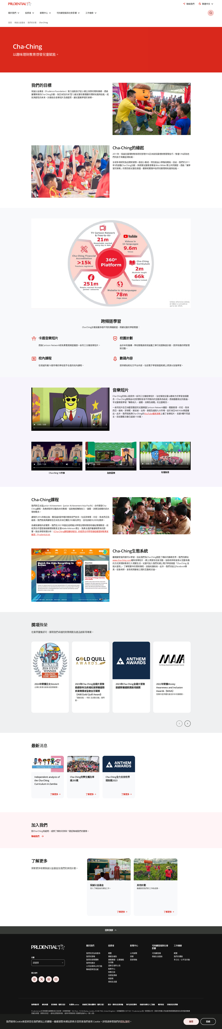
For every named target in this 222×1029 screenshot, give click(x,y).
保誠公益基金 (157, 956)
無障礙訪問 (35, 1004)
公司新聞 (133, 953)
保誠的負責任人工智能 (147, 1004)
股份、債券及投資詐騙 (115, 1004)
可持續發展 (156, 953)
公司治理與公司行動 (94, 966)
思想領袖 (133, 959)
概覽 (110, 953)
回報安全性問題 (172, 1004)
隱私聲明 (125, 1021)
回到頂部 (109, 930)
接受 (191, 1021)
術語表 (110, 978)
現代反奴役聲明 (131, 1004)
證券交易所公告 (114, 965)
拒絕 (208, 1021)
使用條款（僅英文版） (58, 1004)
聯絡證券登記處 (92, 969)
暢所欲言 (161, 1004)
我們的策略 (90, 956)
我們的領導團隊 (92, 959)
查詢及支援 (112, 981)
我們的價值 (178, 956)
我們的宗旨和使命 (93, 953)
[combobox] (206, 3)
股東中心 (111, 968)
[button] (14, 12)
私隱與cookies (74, 1004)
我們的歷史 (90, 963)
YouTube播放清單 (152, 413)
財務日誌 (111, 972)
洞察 (131, 956)
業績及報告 (112, 956)
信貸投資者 (112, 975)
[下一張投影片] (187, 723)
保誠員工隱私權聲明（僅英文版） (93, 1004)
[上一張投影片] (179, 723)
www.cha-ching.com (122, 560)
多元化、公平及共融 (182, 959)
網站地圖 (45, 1004)
